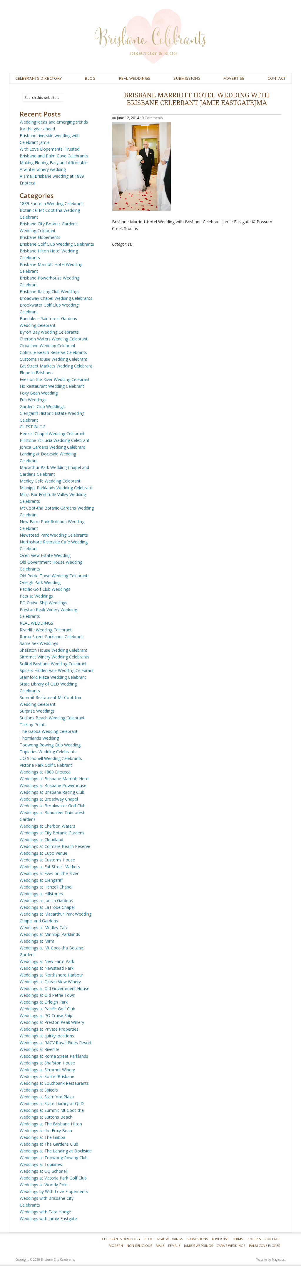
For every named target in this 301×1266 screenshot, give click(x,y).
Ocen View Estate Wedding (45, 555)
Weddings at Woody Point (44, 1184)
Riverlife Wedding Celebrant (46, 630)
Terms (237, 1239)
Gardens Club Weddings (42, 406)
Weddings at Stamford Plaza (47, 1096)
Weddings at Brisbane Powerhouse (53, 785)
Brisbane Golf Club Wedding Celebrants (57, 244)
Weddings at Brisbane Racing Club (52, 792)
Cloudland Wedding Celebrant (48, 345)
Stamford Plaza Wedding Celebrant (53, 677)
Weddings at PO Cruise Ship (46, 1015)
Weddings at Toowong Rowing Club (54, 1157)
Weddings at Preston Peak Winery (52, 1022)
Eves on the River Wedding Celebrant (55, 379)
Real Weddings (170, 1239)
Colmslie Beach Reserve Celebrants (53, 352)
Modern (116, 1245)
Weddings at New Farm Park (47, 961)
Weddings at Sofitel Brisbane (47, 1076)
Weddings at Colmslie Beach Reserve (55, 846)
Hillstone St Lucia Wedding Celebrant (54, 440)
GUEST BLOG (33, 427)
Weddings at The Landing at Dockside (56, 1151)
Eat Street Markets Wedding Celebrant (56, 366)
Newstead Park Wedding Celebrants (54, 535)
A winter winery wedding (43, 169)
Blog (90, 78)
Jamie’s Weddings (198, 1245)
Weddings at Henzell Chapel (46, 887)
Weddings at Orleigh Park (44, 1002)
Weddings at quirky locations (47, 1036)
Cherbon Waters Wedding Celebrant (54, 339)
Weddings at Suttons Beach (46, 1117)
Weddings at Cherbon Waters (47, 826)
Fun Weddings (33, 399)
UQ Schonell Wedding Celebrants (51, 758)
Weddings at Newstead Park (46, 968)
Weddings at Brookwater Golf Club (53, 805)
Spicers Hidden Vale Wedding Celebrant (57, 670)
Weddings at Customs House (47, 860)
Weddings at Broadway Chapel (49, 799)
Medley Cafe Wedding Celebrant (50, 481)
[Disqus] (196, 332)
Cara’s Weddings (231, 1245)
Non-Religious (139, 1245)
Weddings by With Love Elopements (54, 1191)
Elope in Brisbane (36, 372)
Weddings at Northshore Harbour (51, 975)
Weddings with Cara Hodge (45, 1212)
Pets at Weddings (36, 596)
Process (254, 1239)
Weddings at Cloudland (41, 839)
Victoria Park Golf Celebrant (46, 765)
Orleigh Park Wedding (40, 582)
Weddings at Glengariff (41, 880)
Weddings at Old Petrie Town (47, 995)
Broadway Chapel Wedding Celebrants (56, 298)
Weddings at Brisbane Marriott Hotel (54, 778)
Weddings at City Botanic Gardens (52, 833)
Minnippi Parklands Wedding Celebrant (56, 487)
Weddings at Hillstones (41, 893)
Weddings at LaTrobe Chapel (47, 907)
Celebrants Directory (38, 78)
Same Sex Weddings (39, 643)
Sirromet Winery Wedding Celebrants (54, 657)
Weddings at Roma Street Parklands (54, 1056)
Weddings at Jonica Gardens (46, 900)
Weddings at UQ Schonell (44, 1171)
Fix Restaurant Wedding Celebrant (52, 386)
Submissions (186, 78)
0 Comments (152, 117)
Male (160, 1245)
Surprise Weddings (37, 711)
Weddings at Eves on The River (49, 873)
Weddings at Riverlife (39, 1049)
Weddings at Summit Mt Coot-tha (52, 1110)
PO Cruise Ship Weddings (43, 602)
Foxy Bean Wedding (39, 393)
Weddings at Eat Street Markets (50, 866)
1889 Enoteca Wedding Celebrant (51, 203)
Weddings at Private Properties (49, 1029)
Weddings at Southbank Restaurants (54, 1083)
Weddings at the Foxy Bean (46, 1130)
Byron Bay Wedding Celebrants (49, 332)
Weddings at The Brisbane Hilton (51, 1124)
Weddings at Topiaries (41, 1164)
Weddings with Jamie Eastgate (48, 1218)
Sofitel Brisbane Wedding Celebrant (53, 663)
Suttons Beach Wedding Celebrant (52, 718)
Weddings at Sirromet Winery (47, 1069)
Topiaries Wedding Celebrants (48, 751)
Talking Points (33, 724)
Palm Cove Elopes (264, 1245)
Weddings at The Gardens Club (49, 1144)
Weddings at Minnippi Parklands (50, 934)
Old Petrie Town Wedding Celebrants (55, 575)
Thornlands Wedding (39, 738)
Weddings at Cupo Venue (43, 853)
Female (174, 1245)
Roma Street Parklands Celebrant (51, 636)
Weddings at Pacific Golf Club (47, 1009)
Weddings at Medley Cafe (44, 927)
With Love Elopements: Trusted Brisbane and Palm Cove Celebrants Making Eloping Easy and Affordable (54, 155)
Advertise (234, 78)
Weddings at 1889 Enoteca (45, 772)
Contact (276, 78)
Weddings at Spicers (39, 1090)
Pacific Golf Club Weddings (45, 589)
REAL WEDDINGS (134, 78)
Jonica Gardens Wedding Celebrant (52, 447)
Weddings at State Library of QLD (52, 1103)
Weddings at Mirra (37, 941)
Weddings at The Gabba (42, 1137)
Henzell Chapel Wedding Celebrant (52, 433)
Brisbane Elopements (40, 237)
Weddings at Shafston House (47, 1063)
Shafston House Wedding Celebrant (53, 650)
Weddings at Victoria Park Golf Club (53, 1178)
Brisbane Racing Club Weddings (49, 291)
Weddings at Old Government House (54, 988)
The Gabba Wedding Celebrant (49, 731)
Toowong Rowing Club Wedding (50, 745)
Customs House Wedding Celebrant (53, 359)
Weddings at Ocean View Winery (50, 981)
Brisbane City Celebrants (193, 41)
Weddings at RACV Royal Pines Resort (56, 1042)
